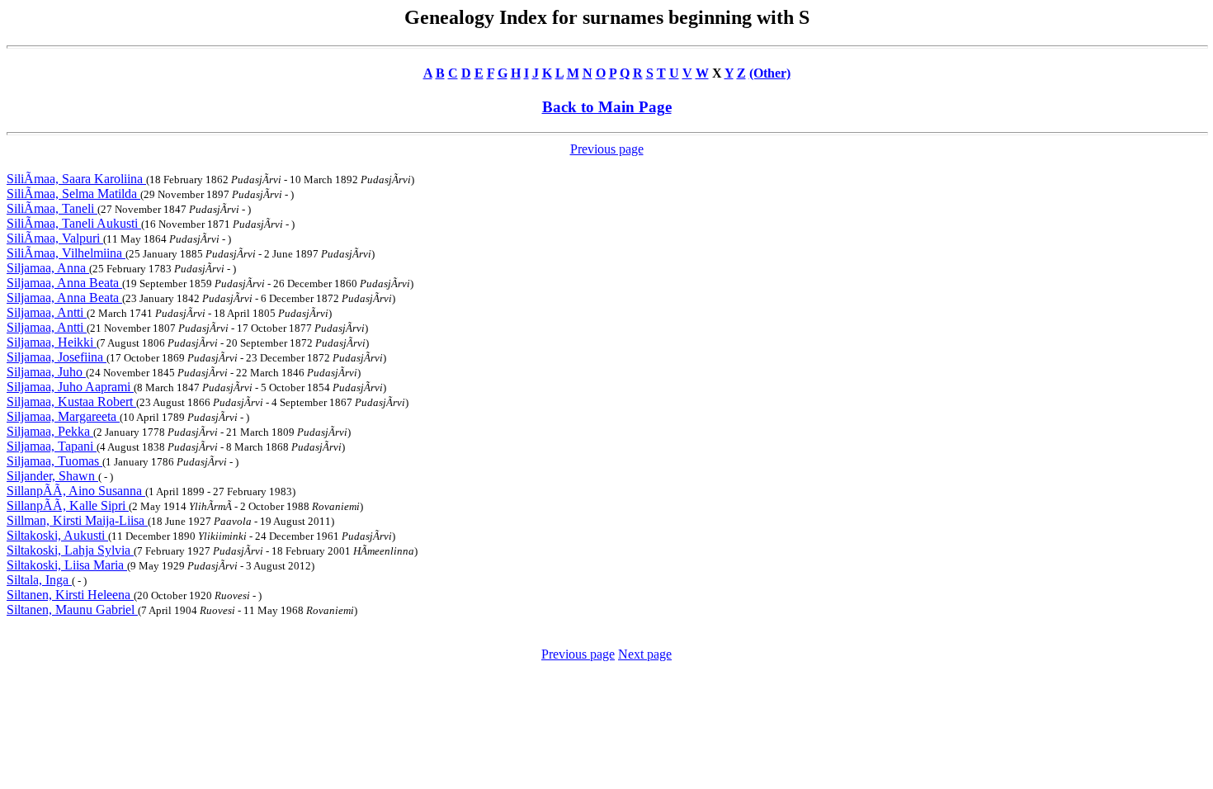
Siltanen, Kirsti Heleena (70, 595)
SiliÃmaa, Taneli (52, 208)
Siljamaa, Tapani (52, 446)
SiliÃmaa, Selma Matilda (73, 194)
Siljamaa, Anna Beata (64, 283)
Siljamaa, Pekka (50, 431)
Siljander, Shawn (52, 476)
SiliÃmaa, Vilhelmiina (66, 253)
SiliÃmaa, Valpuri (55, 238)
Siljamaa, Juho (46, 372)
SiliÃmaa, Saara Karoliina (76, 179)
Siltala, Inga (39, 580)
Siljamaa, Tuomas (54, 461)
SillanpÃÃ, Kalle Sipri (68, 505)
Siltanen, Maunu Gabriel (72, 609)
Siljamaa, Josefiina (56, 357)
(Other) (770, 73)
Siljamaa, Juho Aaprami (70, 387)
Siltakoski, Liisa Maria (67, 565)
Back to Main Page (607, 107)
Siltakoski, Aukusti (57, 535)
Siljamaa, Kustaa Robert (71, 401)
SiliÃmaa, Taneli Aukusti (74, 223)
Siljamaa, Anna (48, 268)
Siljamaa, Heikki (52, 342)
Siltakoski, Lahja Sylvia (70, 550)
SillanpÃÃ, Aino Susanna (76, 491)
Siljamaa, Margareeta (63, 416)
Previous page (607, 149)
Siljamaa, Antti (47, 312)
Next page (645, 654)
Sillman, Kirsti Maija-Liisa (77, 520)
